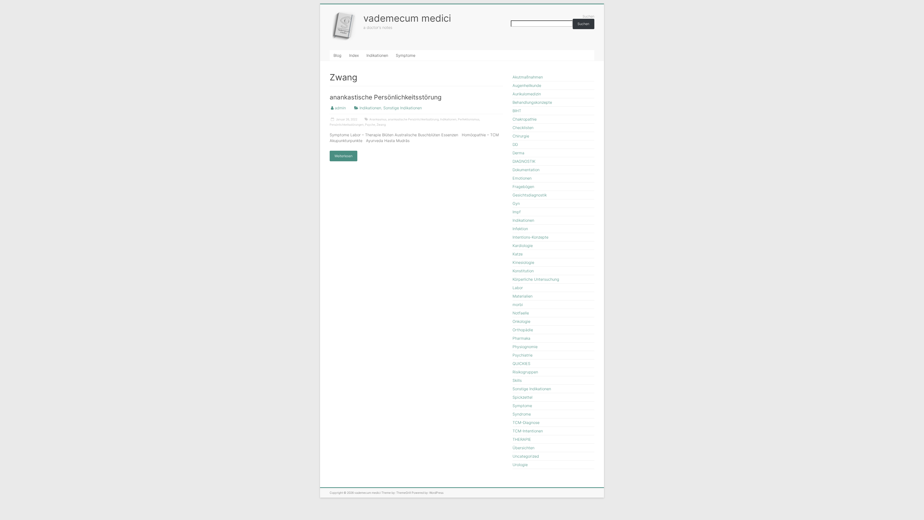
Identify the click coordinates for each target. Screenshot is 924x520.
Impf (517, 211)
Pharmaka (521, 338)
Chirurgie (521, 136)
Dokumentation (526, 169)
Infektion (520, 228)
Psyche (370, 124)
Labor (518, 287)
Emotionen (522, 178)
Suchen (588, 16)
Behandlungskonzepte (532, 102)
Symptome (405, 55)
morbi (518, 304)
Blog (337, 55)
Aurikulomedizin (527, 93)
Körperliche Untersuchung (536, 279)
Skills (517, 380)
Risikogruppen (525, 372)
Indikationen (377, 55)
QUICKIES (521, 363)
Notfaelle (521, 313)
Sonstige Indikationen (402, 107)
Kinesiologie (523, 262)
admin (340, 107)
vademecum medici (407, 18)
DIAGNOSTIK (524, 161)
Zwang (381, 124)
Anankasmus (377, 119)
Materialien (523, 296)
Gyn (516, 203)
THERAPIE (522, 439)
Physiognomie (525, 346)
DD (515, 144)
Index (354, 55)
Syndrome (522, 414)
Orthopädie (523, 329)
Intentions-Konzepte (530, 237)
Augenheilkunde (527, 85)
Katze (518, 254)
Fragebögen (523, 186)
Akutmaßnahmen (528, 77)
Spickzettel (523, 397)
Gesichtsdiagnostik (530, 195)
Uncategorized (526, 456)
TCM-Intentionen (528, 431)
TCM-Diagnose (526, 422)
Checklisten (523, 127)
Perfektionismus (468, 119)
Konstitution (523, 270)
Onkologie (521, 321)
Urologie (520, 464)
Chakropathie (525, 119)
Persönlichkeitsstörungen (347, 124)
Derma (518, 152)
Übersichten (523, 447)
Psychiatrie (523, 355)
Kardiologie (523, 245)
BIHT (517, 110)
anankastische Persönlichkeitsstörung (386, 97)
